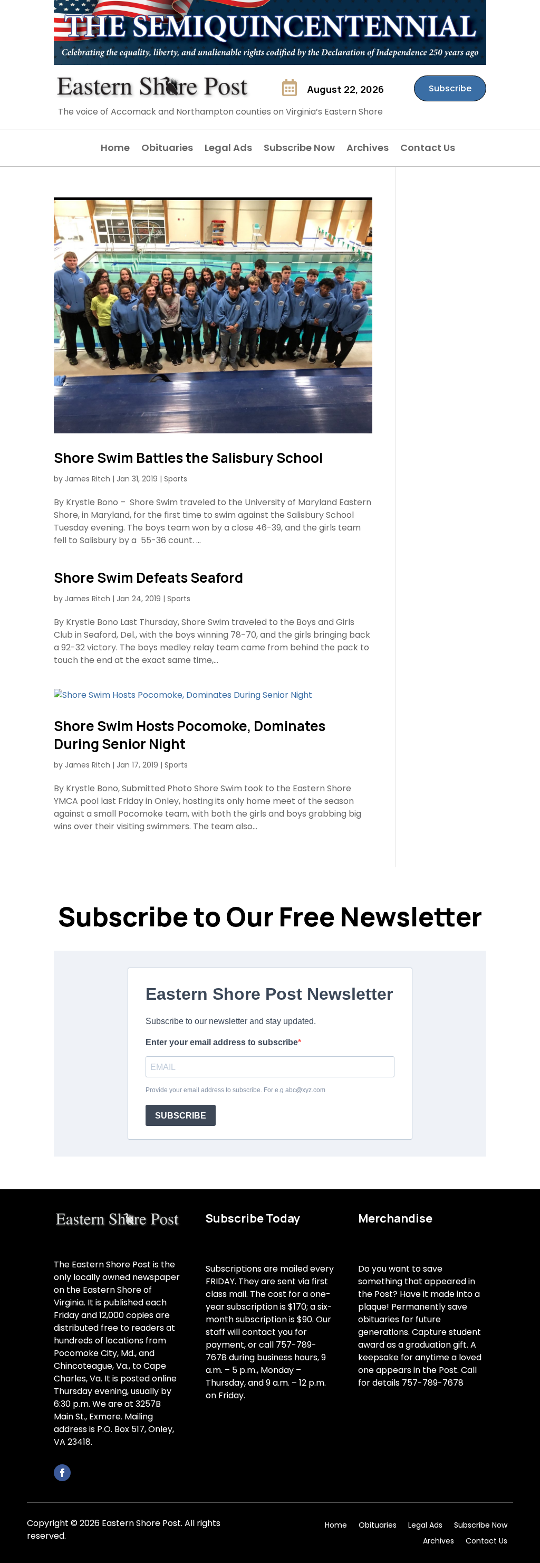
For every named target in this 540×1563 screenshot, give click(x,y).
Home (115, 149)
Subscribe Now (299, 149)
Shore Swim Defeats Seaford (148, 577)
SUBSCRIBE (180, 1115)
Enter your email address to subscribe (222, 1042)
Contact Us (427, 149)
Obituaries (167, 149)
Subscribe (450, 88)
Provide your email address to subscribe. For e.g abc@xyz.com (235, 1090)
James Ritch (87, 478)
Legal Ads (228, 149)
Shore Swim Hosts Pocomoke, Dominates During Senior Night (189, 734)
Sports (175, 478)
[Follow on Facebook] (62, 1472)
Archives (367, 149)
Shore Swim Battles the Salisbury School (188, 457)
